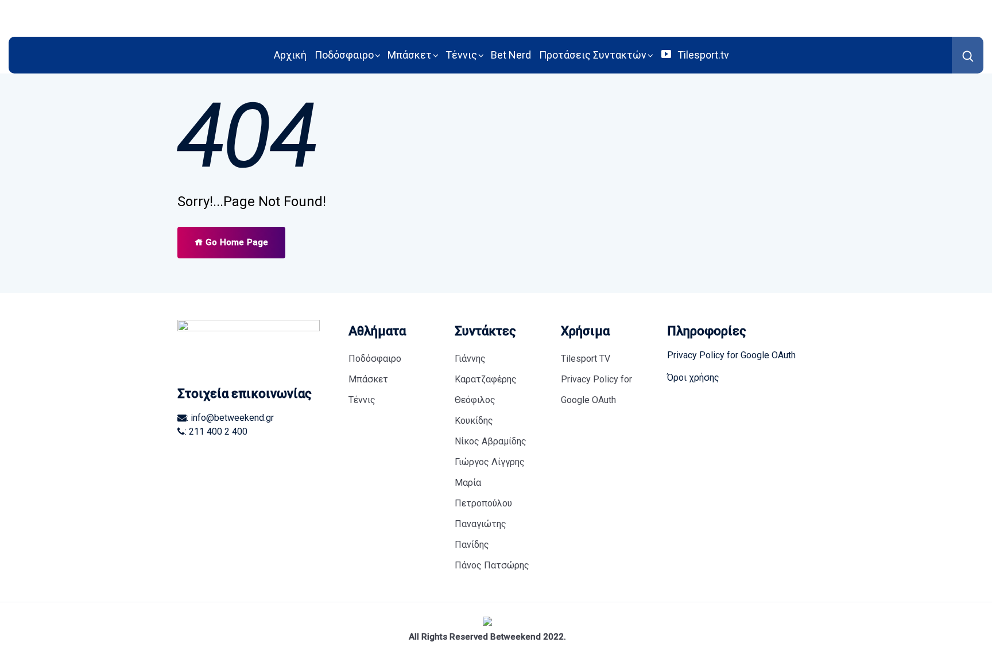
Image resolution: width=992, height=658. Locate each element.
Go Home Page (235, 242)
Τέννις (461, 55)
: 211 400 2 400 (216, 431)
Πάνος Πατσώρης (492, 565)
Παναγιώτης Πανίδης (480, 534)
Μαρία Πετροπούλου (483, 493)
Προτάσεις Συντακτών (592, 55)
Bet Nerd (511, 55)
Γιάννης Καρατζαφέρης (486, 369)
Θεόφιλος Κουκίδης (475, 410)
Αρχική (290, 55)
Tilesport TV (585, 358)
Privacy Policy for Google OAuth (596, 389)
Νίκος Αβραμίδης (490, 441)
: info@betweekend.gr (230, 417)
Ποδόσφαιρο (344, 55)
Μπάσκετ (410, 55)
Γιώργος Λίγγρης (490, 461)
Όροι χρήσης (693, 377)
